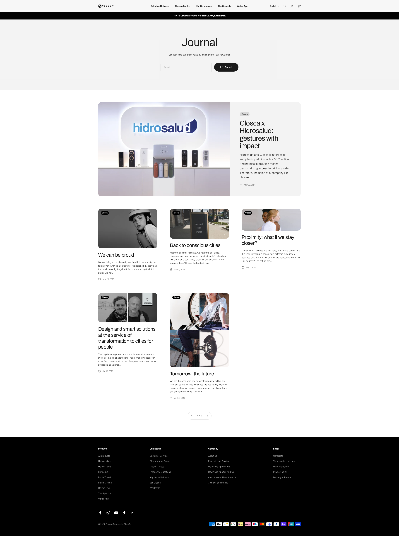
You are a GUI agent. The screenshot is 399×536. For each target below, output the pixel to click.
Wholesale (155, 488)
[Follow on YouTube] (116, 513)
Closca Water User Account (222, 477)
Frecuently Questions (160, 472)
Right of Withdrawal (159, 477)
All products (104, 455)
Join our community (218, 482)
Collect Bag (104, 488)
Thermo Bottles (182, 6)
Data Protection (281, 466)
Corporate (278, 455)
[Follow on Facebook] (100, 513)
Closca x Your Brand (160, 461)
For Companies (204, 6)
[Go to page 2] (207, 415)
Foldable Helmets (159, 6)
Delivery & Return (282, 477)
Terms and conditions (284, 461)
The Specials (224, 6)
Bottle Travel (104, 477)
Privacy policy (280, 472)
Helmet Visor (104, 461)
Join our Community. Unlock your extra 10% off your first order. (199, 16)
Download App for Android (221, 472)
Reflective (103, 472)
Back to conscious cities (195, 245)
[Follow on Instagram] (108, 513)
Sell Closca (155, 482)
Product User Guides (218, 461)
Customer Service (159, 455)
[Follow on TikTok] (124, 513)
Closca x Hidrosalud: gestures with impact (259, 134)
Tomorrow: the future (192, 374)
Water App (242, 6)
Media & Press (157, 466)
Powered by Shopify (122, 524)
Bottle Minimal (105, 482)
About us (212, 455)
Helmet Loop (104, 466)
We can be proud (116, 255)
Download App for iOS (219, 466)
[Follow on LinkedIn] (132, 513)
